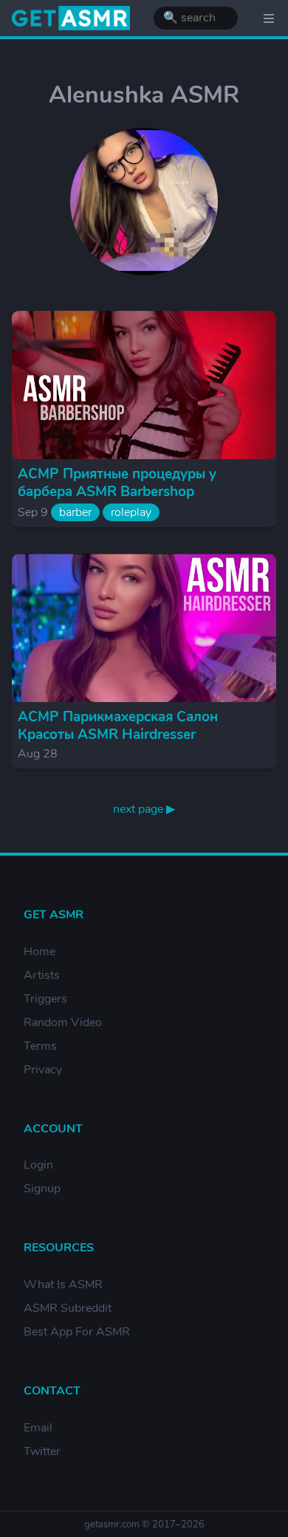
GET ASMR (53, 915)
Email (38, 1428)
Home (39, 951)
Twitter (42, 1451)
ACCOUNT (53, 1129)
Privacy (43, 1070)
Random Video (63, 1022)
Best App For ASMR (77, 1332)
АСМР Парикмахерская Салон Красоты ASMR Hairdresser (118, 725)
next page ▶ (144, 809)
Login (38, 1165)
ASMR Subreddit (68, 1308)
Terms (40, 1046)
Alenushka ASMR (144, 95)
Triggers (45, 999)
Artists (42, 975)
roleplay (131, 512)
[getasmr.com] (71, 18)
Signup (42, 1188)
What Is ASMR (63, 1284)
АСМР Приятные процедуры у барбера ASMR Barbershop (117, 482)
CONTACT (52, 1391)
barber (75, 512)
